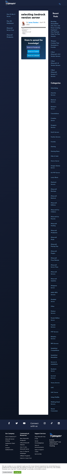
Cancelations (55, 113)
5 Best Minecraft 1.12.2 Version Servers (55, 54)
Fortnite (53, 142)
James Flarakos (33, 22)
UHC (52, 387)
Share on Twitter (33, 51)
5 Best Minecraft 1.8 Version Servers (55, 63)
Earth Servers (55, 132)
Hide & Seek (54, 156)
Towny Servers (55, 382)
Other (52, 306)
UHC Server (54, 392)
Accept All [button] (17, 472)
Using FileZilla (55, 397)
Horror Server (55, 161)
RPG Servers (54, 343)
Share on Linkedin (33, 55)
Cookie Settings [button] (7, 472)
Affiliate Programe (25, 455)
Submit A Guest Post (26, 458)
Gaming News (55, 151)
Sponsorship (38, 454)
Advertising (54, 88)
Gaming (53, 146)
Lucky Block (54, 177)
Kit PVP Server (55, 172)
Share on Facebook (33, 47)
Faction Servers (55, 137)
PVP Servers (54, 332)
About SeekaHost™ (10, 436)
